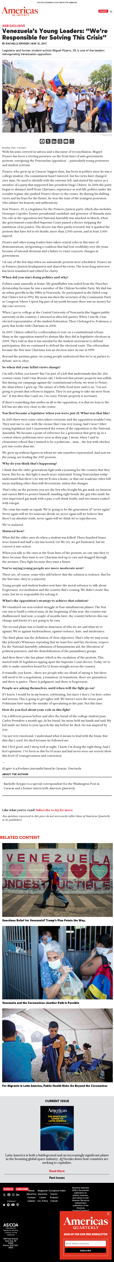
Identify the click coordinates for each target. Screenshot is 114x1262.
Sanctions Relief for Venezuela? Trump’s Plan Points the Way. (44, 920)
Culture (54, 1201)
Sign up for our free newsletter (85, 1234)
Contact (31, 1197)
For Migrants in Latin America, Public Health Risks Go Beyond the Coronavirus (54, 1086)
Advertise (31, 1194)
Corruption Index (56, 1190)
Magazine (43, 1190)
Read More (57, 1171)
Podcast (11, 1201)
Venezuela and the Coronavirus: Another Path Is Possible (40, 1003)
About (31, 1190)
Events (54, 1194)
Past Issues (57, 1178)
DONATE (103, 11)
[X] (48, 141)
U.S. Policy (42, 1201)
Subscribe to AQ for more (54, 810)
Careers (31, 1201)
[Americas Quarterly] (19, 11)
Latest (42, 1197)
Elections (42, 1194)
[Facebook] (42, 141)
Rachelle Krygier (17, 43)
